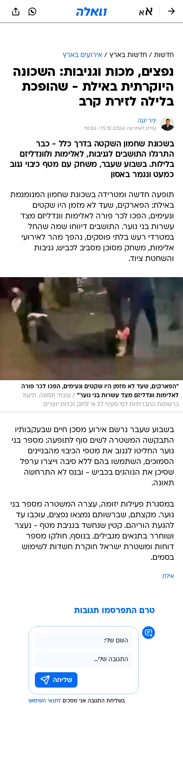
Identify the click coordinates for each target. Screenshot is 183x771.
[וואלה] (91, 11)
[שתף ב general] (15, 11)
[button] (145, 11)
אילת (168, 576)
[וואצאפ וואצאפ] (32, 11)
